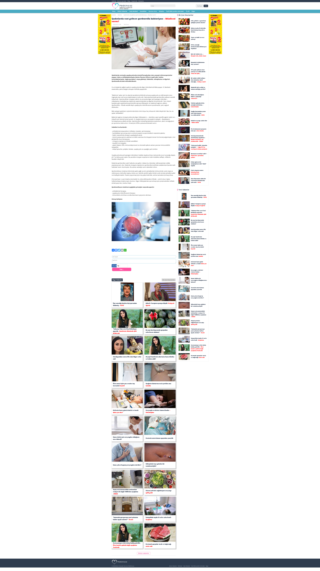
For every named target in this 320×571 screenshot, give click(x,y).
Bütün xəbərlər (143, 553)
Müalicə (161, 11)
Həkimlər (114, 1)
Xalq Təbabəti (186, 566)
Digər (193, 11)
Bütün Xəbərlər (122, 11)
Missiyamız (141, 1)
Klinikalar (180, 566)
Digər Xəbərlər (117, 280)
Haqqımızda (134, 1)
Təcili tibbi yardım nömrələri (175, 11)
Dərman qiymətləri (121, 1)
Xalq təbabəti (133, 11)
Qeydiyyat (199, 6)
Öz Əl (187, 11)
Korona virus (153, 11)
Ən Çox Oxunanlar (168, 280)
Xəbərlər (114, 15)
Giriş (206, 6)
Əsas (113, 11)
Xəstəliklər (143, 11)
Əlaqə (128, 1)
